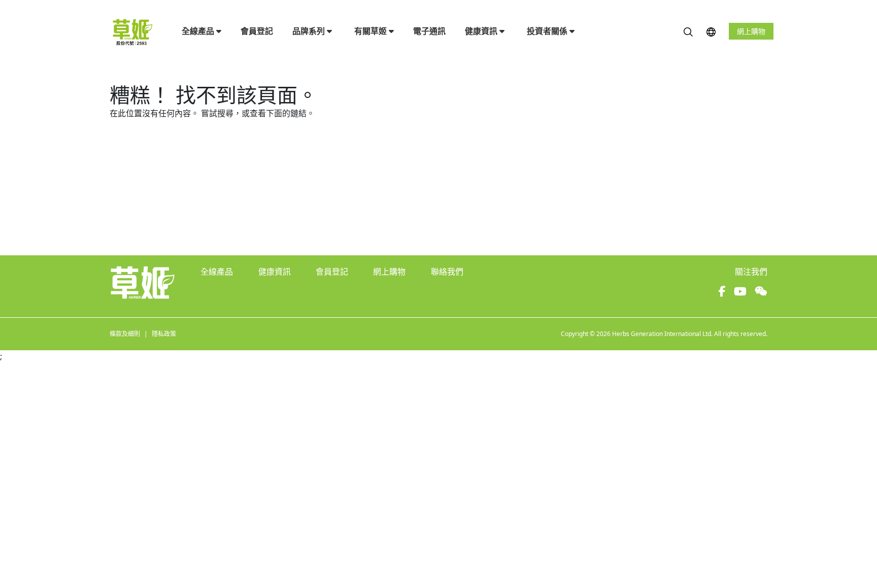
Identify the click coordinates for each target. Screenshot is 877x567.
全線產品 (199, 31)
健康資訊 (482, 31)
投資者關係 (548, 31)
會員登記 (257, 31)
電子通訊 (429, 31)
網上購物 (751, 31)
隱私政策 (164, 333)
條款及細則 (125, 333)
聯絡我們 (447, 271)
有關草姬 (371, 31)
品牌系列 (309, 31)
